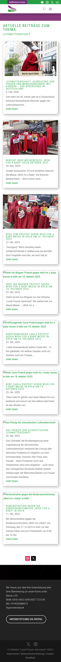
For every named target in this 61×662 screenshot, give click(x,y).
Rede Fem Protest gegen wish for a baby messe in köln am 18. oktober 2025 (30, 236)
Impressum (13, 653)
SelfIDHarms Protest (17, 2)
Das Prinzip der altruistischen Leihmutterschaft (27, 431)
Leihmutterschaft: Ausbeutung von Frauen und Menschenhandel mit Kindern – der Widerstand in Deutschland (30, 85)
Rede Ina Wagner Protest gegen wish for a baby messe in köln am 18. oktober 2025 (29, 286)
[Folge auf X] (33, 558)
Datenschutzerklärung (32, 653)
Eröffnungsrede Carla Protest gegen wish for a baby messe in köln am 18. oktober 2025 (27, 336)
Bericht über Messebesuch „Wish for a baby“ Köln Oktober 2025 (28, 161)
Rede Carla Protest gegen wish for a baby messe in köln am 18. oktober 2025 (30, 386)
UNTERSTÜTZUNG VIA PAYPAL (26, 619)
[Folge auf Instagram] (27, 558)
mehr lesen (12, 108)
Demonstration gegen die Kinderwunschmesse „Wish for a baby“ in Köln (28, 508)
